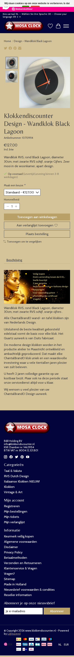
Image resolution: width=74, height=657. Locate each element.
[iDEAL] (18, 639)
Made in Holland (15, 584)
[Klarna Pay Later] (43, 645)
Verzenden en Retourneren (22, 563)
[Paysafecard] (18, 649)
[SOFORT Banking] (49, 645)
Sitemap (9, 579)
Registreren (12, 506)
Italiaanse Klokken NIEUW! (22, 481)
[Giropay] (24, 649)
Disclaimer (11, 547)
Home (7, 41)
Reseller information (18, 595)
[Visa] (31, 639)
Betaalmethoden (15, 558)
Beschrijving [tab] (14, 260)
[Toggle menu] (66, 26)
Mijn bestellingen (15, 511)
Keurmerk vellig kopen (19, 536)
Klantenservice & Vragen (20, 568)
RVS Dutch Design (16, 476)
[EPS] (31, 649)
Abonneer (57, 611)
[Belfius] (18, 645)
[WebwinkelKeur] (8, 645)
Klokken (9, 487)
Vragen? (9, 573)
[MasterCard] (25, 639)
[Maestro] (50, 639)
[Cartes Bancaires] (37, 645)
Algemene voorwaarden (20, 542)
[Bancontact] (37, 639)
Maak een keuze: (15, 185)
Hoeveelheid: (12, 199)
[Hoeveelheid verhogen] (16, 206)
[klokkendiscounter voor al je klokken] (24, 26)
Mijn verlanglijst (14, 522)
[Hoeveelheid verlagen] (7, 206)
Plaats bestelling (37, 234)
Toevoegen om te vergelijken (24, 241)
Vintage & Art (13, 492)
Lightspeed (14, 633)
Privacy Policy (13, 552)
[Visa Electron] (43, 639)
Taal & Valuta (13, 471)
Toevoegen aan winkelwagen (37, 217)
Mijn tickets (11, 517)
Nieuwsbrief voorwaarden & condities (29, 589)
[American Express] (25, 645)
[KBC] (31, 645)
